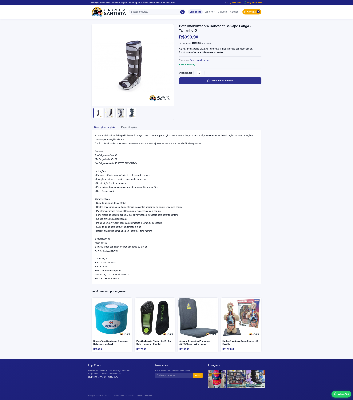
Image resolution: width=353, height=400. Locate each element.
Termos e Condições (144, 396)
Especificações (129, 127)
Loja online (195, 12)
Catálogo (222, 12)
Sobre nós (209, 12)
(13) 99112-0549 (254, 2)
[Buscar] (182, 12)
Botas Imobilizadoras (200, 60)
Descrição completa (104, 127)
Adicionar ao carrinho (222, 80)
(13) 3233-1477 (234, 2)
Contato (234, 12)
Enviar (198, 375)
